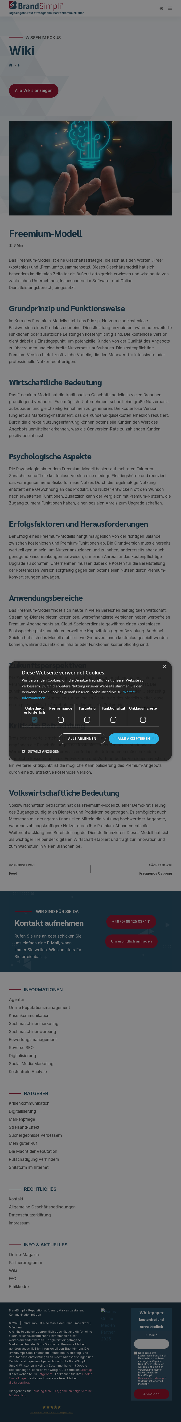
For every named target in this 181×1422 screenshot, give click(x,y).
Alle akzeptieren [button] (134, 738)
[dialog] (90, 711)
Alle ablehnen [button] (82, 738)
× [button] (164, 666)
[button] (41, 751)
